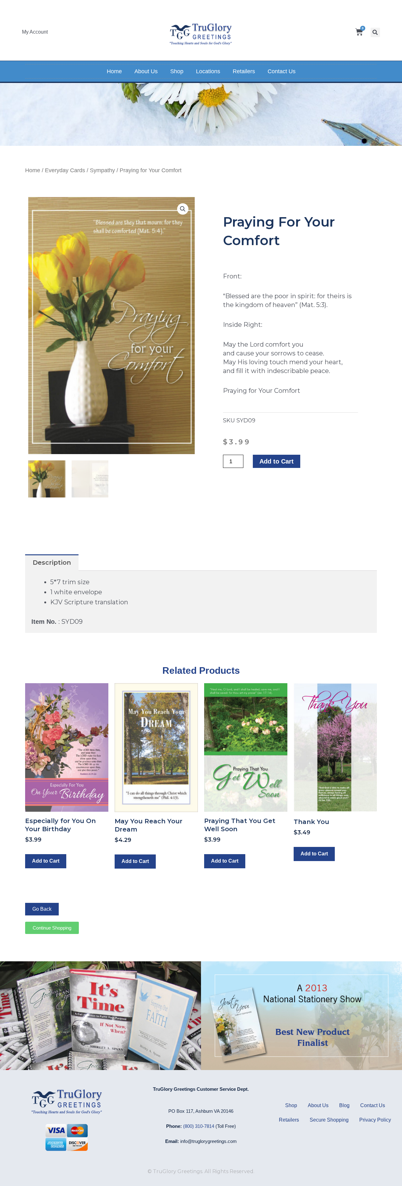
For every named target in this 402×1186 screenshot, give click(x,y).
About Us (146, 71)
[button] (375, 32)
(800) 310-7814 (198, 1126)
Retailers (244, 71)
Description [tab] (52, 562)
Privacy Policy (375, 1120)
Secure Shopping (329, 1120)
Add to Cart (276, 461)
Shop (176, 71)
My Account (35, 32)
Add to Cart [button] (45, 861)
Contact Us (282, 71)
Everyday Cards (65, 170)
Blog (344, 1105)
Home (114, 71)
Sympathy (102, 170)
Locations (208, 71)
